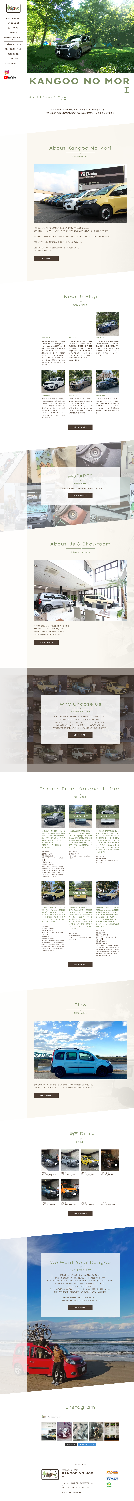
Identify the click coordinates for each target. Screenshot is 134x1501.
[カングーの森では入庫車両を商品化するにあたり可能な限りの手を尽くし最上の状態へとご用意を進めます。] (96, 1431)
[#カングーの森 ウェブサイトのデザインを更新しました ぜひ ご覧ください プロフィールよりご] (48, 1431)
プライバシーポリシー (80, 1465)
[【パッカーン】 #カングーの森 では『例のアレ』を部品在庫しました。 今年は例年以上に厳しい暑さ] (80, 1431)
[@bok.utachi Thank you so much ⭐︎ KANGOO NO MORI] (64, 1431)
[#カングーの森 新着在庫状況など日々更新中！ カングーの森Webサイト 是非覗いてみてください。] (111, 1431)
